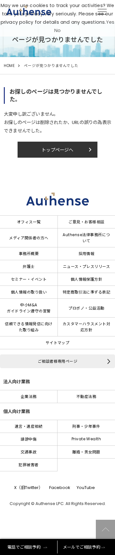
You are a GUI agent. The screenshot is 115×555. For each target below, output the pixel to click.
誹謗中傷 (29, 439)
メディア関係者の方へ (29, 238)
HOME (9, 65)
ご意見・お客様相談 (86, 222)
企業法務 (29, 396)
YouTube (86, 488)
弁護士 (28, 266)
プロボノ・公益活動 (86, 308)
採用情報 (87, 253)
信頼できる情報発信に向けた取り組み (29, 327)
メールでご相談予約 (81, 547)
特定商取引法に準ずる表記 (87, 292)
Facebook (59, 488)
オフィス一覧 (29, 222)
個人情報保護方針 (87, 279)
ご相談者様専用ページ (58, 361)
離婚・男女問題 (86, 452)
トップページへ (68, 149)
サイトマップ (58, 342)
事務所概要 (29, 253)
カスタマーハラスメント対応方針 (87, 327)
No (57, 30)
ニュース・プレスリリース (86, 266)
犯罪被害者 (28, 465)
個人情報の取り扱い (29, 292)
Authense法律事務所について (86, 238)
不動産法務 (86, 396)
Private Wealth (86, 439)
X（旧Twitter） (28, 488)
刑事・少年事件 (86, 426)
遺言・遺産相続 (28, 426)
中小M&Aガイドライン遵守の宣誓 (28, 308)
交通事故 (29, 452)
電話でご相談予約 (24, 547)
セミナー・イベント (29, 279)
